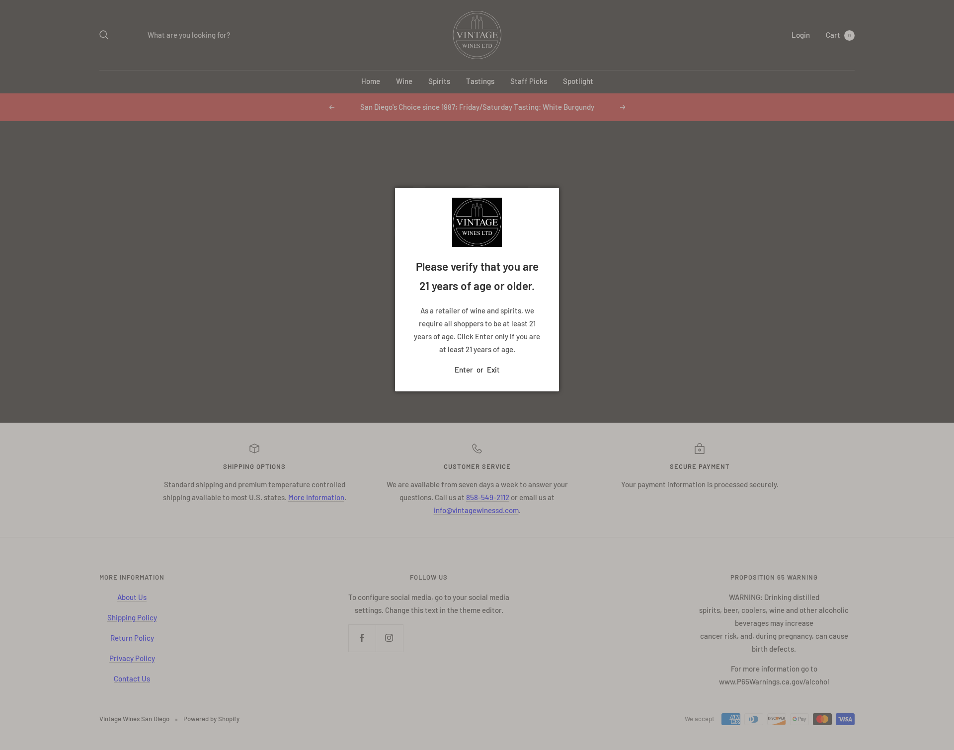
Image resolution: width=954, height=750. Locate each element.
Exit (493, 369)
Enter (464, 369)
